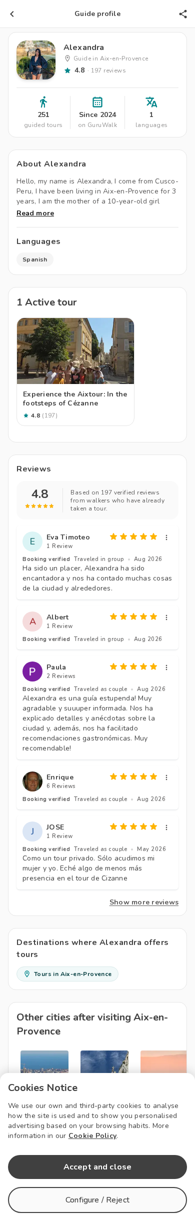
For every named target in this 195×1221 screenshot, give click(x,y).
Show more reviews (144, 902)
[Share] (183, 14)
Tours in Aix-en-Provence (73, 974)
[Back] (12, 14)
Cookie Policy (92, 1135)
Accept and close (98, 1167)
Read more (35, 213)
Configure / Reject (98, 1200)
